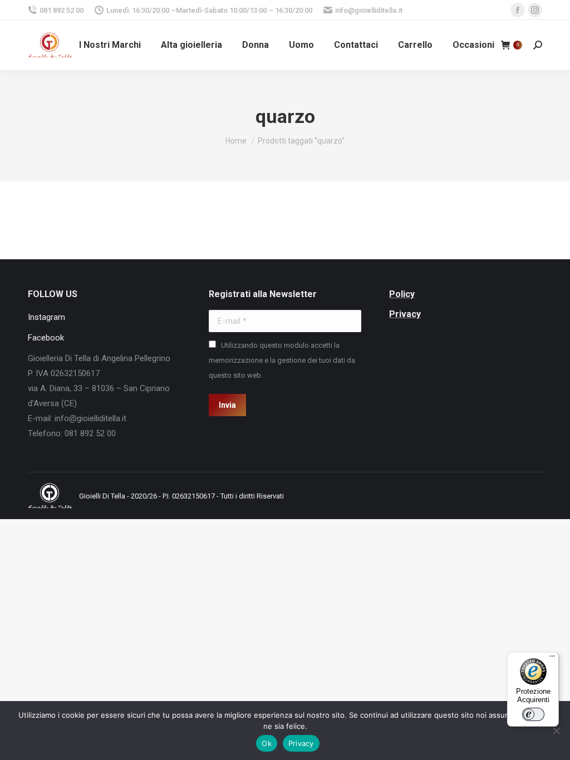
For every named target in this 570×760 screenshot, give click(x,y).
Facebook (46, 338)
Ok (267, 743)
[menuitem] (110, 45)
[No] (556, 730)
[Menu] (552, 658)
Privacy (301, 743)
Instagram (46, 317)
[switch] (533, 714)
